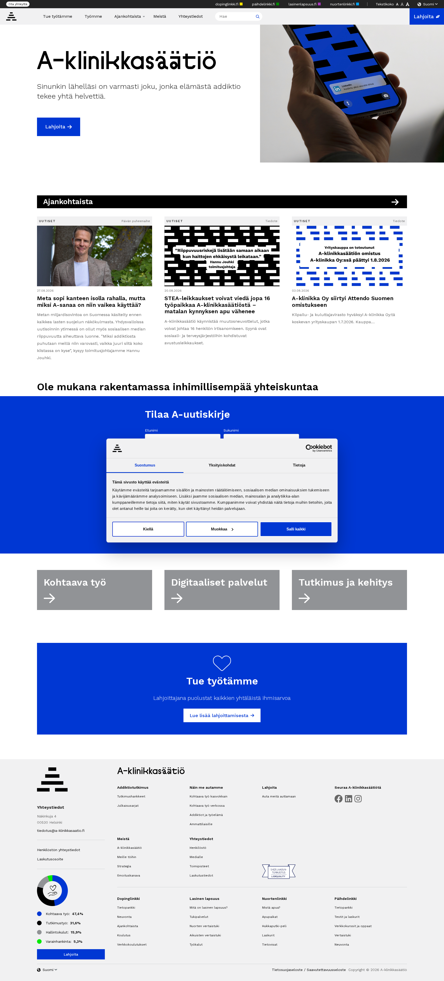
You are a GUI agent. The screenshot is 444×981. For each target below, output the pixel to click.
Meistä (159, 16)
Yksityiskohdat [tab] (222, 465)
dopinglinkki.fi (227, 4)
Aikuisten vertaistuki (205, 935)
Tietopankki (126, 907)
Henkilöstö (198, 848)
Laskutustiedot (201, 875)
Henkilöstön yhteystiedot (58, 850)
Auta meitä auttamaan (279, 796)
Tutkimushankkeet (131, 796)
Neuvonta (124, 917)
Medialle (196, 857)
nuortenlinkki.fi (343, 4)
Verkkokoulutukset (131, 944)
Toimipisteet (199, 866)
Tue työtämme (57, 16)
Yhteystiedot (191, 16)
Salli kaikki (296, 529)
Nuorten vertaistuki (204, 926)
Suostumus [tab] (145, 465)
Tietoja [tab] (299, 465)
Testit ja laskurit (347, 917)
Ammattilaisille (201, 824)
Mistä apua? (271, 907)
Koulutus (124, 935)
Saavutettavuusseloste (326, 970)
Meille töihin (126, 857)
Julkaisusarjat (127, 805)
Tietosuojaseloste (287, 970)
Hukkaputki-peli (274, 926)
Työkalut (196, 944)
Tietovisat (269, 944)
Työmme (93, 16)
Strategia (124, 866)
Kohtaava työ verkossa (207, 805)
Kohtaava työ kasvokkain (208, 796)
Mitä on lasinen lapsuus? (208, 907)
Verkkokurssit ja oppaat (353, 926)
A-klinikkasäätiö (129, 848)
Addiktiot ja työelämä (206, 815)
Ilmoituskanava (128, 875)
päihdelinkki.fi (264, 4)
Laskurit (268, 935)
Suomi (428, 4)
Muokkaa (219, 529)
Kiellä (148, 529)
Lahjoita (424, 16)
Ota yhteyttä (17, 4)
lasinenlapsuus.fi (303, 4)
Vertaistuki (343, 935)
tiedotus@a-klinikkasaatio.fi (61, 830)
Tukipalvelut (199, 917)
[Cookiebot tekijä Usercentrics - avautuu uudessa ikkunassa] (309, 448)
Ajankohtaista (127, 16)
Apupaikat (270, 917)
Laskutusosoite (50, 859)
